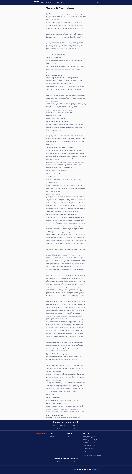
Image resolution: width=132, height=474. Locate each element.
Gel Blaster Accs (53, 438)
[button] (56, 2)
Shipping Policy (69, 436)
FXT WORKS (85, 471)
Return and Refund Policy (71, 438)
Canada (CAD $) (37, 471)
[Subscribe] (74, 428)
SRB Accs (52, 436)
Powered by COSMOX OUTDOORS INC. (92, 471)
